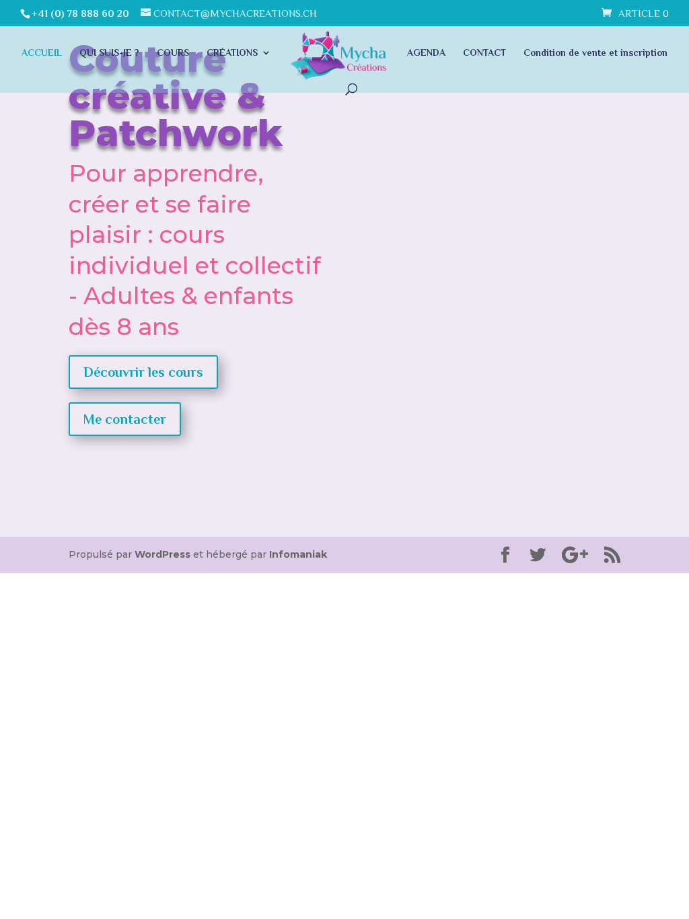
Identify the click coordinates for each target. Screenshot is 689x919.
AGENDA (426, 53)
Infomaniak (298, 554)
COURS (173, 53)
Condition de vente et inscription (595, 53)
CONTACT (484, 53)
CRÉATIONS (232, 53)
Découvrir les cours (143, 372)
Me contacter (124, 419)
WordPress (162, 554)
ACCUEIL (42, 53)
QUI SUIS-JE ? (109, 53)
